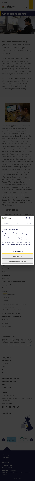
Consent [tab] (6, 223)
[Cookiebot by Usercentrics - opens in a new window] (25, 218)
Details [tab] (17, 223)
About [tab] (29, 223)
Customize (16, 256)
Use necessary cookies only (17, 261)
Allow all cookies (17, 251)
